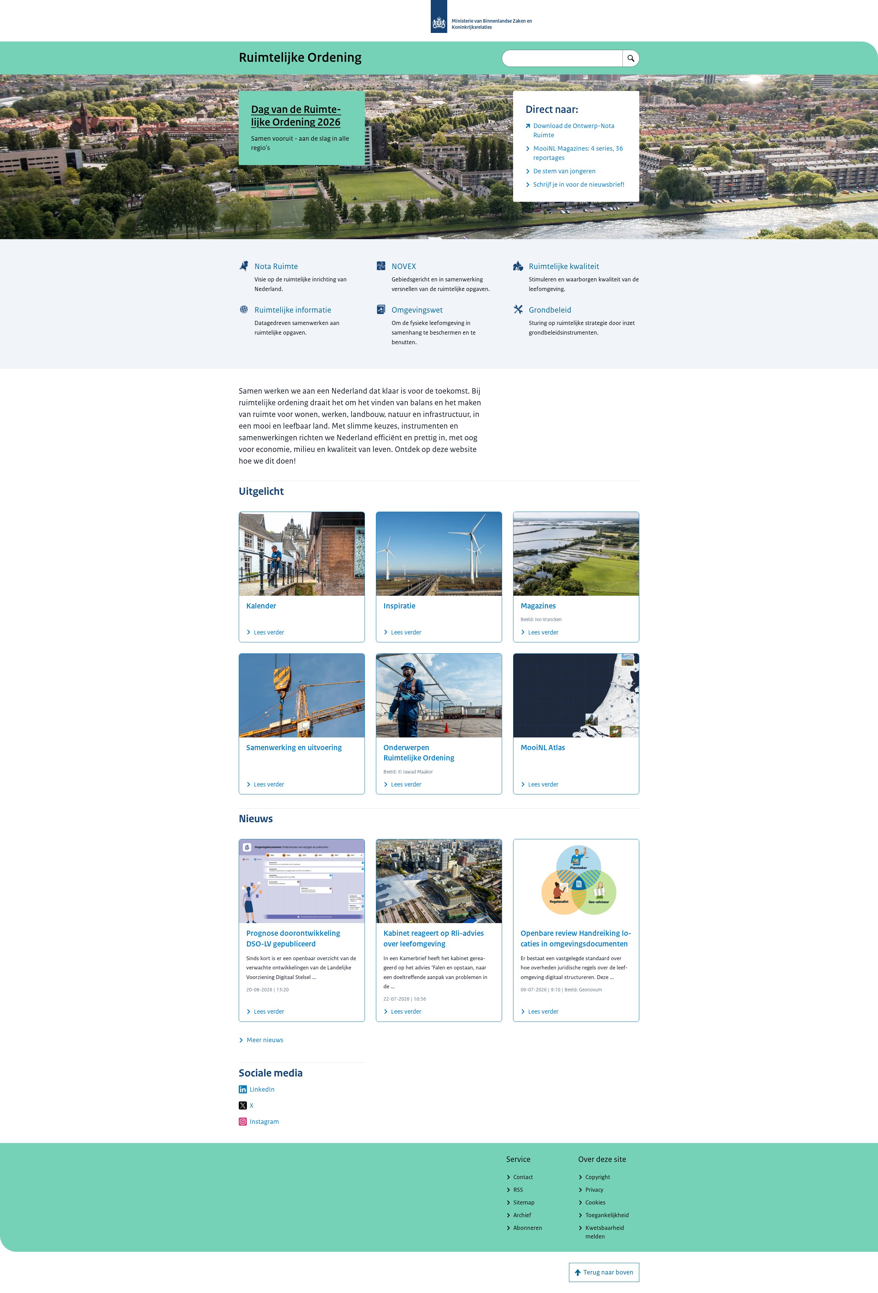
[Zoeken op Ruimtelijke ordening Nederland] (631, 58)
